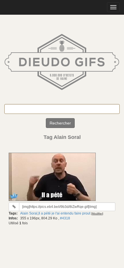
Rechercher (60, 123)
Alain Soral (28, 213)
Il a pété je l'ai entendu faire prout (64, 213)
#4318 (65, 218)
